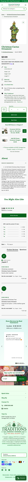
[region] (14, 346)
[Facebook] (2, 470)
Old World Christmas (8, 52)
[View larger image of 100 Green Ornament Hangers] (5, 143)
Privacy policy (13, 475)
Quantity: (11, 106)
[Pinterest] (5, 470)
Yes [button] (14, 276)
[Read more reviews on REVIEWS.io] (20, 363)
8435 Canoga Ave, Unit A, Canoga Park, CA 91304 (9, 417)
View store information (15, 151)
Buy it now (14, 120)
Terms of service (21, 475)
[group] (14, 208)
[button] (2, 5)
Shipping (3, 59)
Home (3, 14)
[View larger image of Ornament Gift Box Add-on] (5, 133)
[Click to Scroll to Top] (25, 473)
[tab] (12, 250)
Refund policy (6, 475)
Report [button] (16, 276)
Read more (19, 102)
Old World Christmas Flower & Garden (16, 14)
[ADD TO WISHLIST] (4, 109)
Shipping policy (8, 477)
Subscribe (21, 379)
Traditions (10, 437)
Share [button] (20, 276)
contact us (4, 443)
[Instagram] (9, 470)
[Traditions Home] (14, 5)
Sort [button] (3, 244)
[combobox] (14, 9)
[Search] (24, 9)
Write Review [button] (14, 215)
